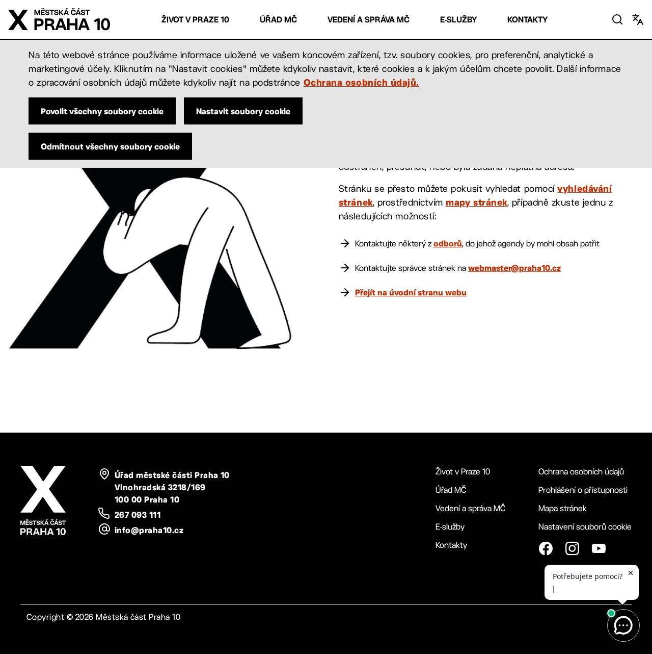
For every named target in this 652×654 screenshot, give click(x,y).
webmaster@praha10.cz (514, 267)
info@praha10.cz (149, 530)
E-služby (458, 19)
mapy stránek (476, 202)
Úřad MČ (278, 19)
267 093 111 (137, 514)
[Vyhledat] (617, 19)
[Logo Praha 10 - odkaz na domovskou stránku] (59, 19)
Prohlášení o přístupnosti (583, 490)
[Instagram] (572, 548)
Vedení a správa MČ (369, 19)
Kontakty (527, 19)
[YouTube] (598, 548)
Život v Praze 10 (195, 19)
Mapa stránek (562, 508)
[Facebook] (545, 548)
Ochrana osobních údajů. (361, 82)
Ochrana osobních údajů (581, 471)
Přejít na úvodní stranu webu (411, 292)
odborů (447, 243)
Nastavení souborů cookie (585, 527)
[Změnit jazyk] (638, 19)
